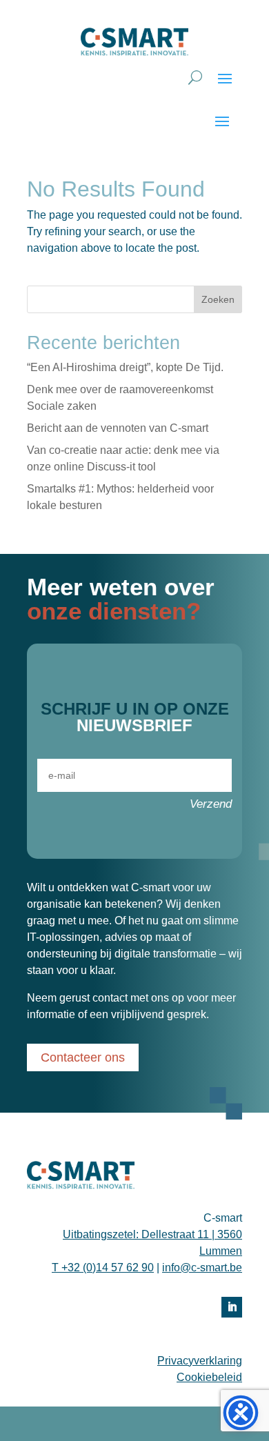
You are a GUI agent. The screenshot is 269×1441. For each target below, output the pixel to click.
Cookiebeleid (209, 1377)
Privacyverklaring (199, 1361)
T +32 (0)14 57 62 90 (103, 1267)
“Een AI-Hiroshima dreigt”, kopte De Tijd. (125, 367)
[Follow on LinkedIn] (231, 1307)
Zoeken (218, 299)
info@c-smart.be (202, 1267)
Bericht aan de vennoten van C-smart (117, 428)
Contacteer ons (83, 1057)
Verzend (211, 804)
